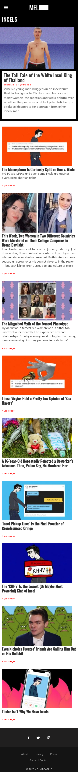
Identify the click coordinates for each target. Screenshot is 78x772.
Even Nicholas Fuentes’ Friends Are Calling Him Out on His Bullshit (39, 651)
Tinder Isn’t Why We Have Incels (25, 711)
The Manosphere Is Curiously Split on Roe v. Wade (38, 169)
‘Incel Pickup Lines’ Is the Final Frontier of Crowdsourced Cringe (33, 526)
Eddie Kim (9, 84)
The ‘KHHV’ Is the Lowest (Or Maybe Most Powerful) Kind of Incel (32, 588)
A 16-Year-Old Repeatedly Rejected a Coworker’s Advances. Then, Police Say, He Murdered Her (37, 463)
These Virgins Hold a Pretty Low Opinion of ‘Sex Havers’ (36, 401)
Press (53, 754)
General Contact (39, 760)
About (24, 754)
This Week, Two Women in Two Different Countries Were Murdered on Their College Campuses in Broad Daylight (38, 240)
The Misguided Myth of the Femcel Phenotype (35, 323)
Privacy (39, 754)
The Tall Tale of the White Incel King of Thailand (38, 77)
